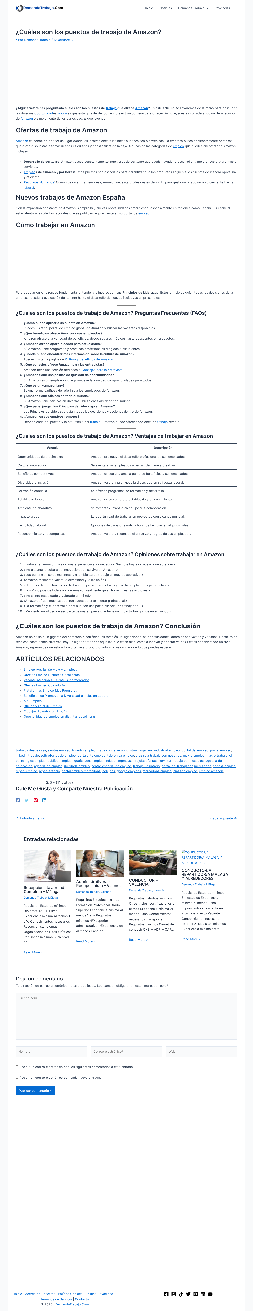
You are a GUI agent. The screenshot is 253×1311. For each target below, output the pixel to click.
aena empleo (94, 761)
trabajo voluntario (146, 766)
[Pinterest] (36, 800)
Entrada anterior (30, 818)
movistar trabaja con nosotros (181, 761)
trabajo (111, 108)
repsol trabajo (49, 771)
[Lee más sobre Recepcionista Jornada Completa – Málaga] (47, 866)
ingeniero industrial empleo (159, 750)
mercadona (202, 766)
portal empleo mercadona (81, 771)
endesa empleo (224, 766)
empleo (178, 146)
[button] (207, 8)
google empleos (129, 771)
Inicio (18, 1294)
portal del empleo (195, 750)
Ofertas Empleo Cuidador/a (44, 685)
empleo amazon (211, 771)
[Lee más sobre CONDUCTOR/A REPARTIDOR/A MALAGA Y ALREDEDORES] (205, 857)
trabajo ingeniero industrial (117, 750)
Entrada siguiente (222, 818)
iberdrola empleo (77, 766)
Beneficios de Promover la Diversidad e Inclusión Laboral (66, 696)
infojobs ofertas (145, 761)
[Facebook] (18, 800)
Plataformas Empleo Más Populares (50, 690)
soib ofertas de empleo (58, 755)
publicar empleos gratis (65, 761)
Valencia (106, 891)
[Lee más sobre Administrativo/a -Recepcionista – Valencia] (100, 863)
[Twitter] (27, 800)
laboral (62, 113)
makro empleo (194, 755)
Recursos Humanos (39, 182)
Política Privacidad (99, 1294)
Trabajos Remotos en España (45, 711)
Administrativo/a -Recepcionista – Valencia (99, 883)
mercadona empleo (157, 771)
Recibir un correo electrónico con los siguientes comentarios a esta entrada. (76, 1067)
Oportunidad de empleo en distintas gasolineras (60, 716)
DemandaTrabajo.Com (72, 1304)
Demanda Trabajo (35, 897)
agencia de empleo (48, 766)
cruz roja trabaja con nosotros (158, 755)
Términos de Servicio (56, 1299)
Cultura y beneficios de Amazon (89, 359)
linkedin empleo (84, 750)
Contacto (82, 1299)
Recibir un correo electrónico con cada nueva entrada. (60, 1077)
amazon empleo (185, 771)
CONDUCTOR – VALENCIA (143, 882)
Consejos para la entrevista (102, 370)
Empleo (29, 172)
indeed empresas (118, 761)
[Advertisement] (126, 76)
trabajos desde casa (31, 750)
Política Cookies (70, 1294)
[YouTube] (210, 1294)
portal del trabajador (177, 766)
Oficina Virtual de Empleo (43, 706)
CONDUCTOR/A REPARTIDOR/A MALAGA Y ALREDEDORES (205, 874)
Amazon (141, 108)
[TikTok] (180, 1294)
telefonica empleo (120, 755)
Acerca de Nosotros (40, 1294)
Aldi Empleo (33, 701)
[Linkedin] (44, 800)
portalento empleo (91, 755)
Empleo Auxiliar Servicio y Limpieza (50, 669)
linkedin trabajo (27, 755)
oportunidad (43, 113)
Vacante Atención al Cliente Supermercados (56, 680)
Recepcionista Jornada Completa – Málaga (45, 889)
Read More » (33, 952)
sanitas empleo (59, 750)
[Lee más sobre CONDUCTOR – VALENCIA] (153, 862)
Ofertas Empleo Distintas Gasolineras (52, 675)
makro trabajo (217, 755)
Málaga (53, 897)
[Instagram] (173, 1294)
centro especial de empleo (111, 766)
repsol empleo (26, 771)
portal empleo (220, 750)
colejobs (108, 771)
